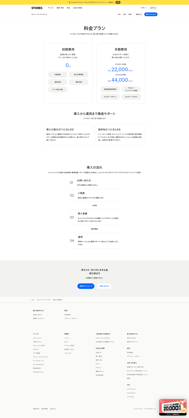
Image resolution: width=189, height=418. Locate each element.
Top (33, 299)
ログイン (153, 8)
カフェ (66, 342)
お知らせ (98, 353)
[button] (184, 400)
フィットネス (67, 353)
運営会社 (36, 409)
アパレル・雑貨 (69, 345)
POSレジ (36, 349)
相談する (139, 14)
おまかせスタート (38, 372)
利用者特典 (99, 375)
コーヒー (67, 338)
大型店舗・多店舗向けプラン (105, 342)
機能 (124, 14)
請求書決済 (37, 368)
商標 (128, 378)
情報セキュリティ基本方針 (135, 367)
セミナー (98, 364)
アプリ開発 (36, 353)
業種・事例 (60, 8)
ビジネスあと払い (38, 364)
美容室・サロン (69, 349)
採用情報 (45, 409)
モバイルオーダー (38, 361)
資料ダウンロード (86, 286)
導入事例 (99, 356)
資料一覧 (99, 360)
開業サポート (100, 371)
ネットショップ (37, 338)
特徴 (119, 14)
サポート (143, 8)
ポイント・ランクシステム (39, 14)
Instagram (131, 393)
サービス (51, 8)
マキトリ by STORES (103, 338)
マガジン (98, 368)
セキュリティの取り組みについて (137, 371)
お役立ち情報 (77, 8)
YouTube (130, 397)
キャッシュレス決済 (39, 345)
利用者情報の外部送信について (137, 375)
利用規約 (67, 315)
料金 (68, 8)
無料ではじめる (151, 14)
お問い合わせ (104, 286)
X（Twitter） (131, 389)
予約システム (37, 342)
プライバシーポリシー (71, 318)
